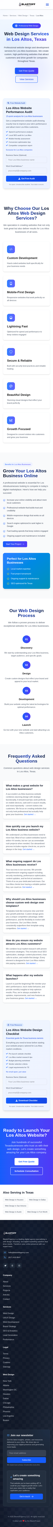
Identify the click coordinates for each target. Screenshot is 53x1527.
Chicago (6, 1403)
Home (5, 15)
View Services (27, 79)
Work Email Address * (14, 166)
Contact (6, 1299)
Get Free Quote (26, 71)
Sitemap (6, 1367)
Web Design (23, 15)
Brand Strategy (9, 1326)
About (5, 1282)
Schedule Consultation (27, 1171)
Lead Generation (10, 1335)
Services (13, 15)
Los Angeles (8, 1416)
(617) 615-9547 (14, 1257)
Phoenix (6, 1412)
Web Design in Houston (14, 1200)
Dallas (6, 1398)
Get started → (30, 814)
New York (7, 1381)
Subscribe (26, 1460)
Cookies (6, 1362)
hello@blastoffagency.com (18, 1252)
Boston (6, 1420)
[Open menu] (47, 4)
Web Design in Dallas (37, 1200)
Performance (8, 1339)
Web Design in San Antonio (15, 1206)
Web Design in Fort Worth (37, 1212)
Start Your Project (13, 544)
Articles (6, 1295)
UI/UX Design (9, 1318)
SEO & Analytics (10, 1331)
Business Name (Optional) (16, 155)
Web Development (11, 1322)
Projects (6, 1290)
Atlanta (6, 1385)
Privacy (6, 1358)
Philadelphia (8, 1407)
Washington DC (10, 1390)
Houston (6, 1394)
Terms (5, 1354)
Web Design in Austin (13, 1212)
